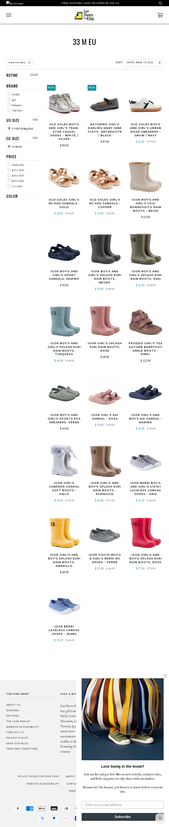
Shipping (12, 710)
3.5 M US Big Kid (22, 128)
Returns (12, 715)
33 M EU (16, 147)
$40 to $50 (17, 175)
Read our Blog (17, 743)
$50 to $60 (17, 181)
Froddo (15, 94)
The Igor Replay (18, 721)
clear (35, 119)
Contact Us (15, 732)
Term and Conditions (22, 748)
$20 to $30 (17, 170)
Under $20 (17, 165)
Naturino (16, 105)
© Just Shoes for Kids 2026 (38, 776)
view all (34, 74)
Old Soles (16, 110)
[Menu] (8, 15)
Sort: (120, 62)
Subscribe (123, 817)
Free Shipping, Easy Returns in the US (90, 3)
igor (13, 100)
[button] (123, 719)
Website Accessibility (22, 726)
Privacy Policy (17, 737)
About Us (13, 704)
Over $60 (16, 186)
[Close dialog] (165, 676)
